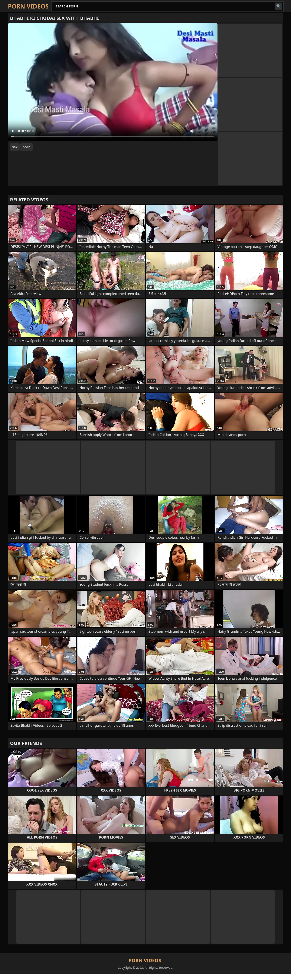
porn (26, 147)
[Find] (278, 6)
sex (14, 147)
